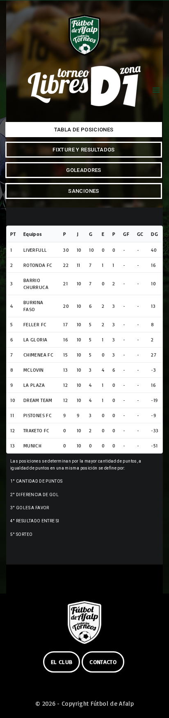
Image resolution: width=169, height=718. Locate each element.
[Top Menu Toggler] (156, 90)
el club (62, 661)
